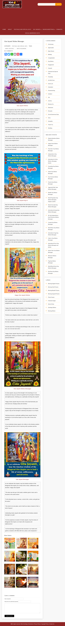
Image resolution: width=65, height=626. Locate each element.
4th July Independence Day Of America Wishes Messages (53, 217)
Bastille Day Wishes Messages (52, 193)
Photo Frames (51, 297)
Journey (50, 100)
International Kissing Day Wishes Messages (53, 211)
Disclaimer (30, 624)
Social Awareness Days (32, 33)
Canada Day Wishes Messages (52, 223)
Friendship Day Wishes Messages (53, 167)
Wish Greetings (24, 624)
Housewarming (51, 90)
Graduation (50, 87)
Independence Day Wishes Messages (52, 155)
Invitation (50, 93)
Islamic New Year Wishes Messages (54, 251)
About (10, 29)
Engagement (51, 64)
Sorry (49, 117)
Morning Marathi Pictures (53, 290)
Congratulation (51, 57)
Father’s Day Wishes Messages (53, 239)
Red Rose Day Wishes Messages (53, 272)
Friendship (50, 76)
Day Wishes (36, 29)
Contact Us (51, 624)
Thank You (50, 124)
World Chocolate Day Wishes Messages (53, 205)
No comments (8, 50)
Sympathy (50, 121)
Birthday (50, 54)
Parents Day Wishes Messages (52, 183)
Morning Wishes (51, 310)
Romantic (59, 29)
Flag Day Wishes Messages (52, 261)
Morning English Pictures (53, 283)
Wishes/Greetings (48, 29)
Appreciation (51, 47)
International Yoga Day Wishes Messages (53, 233)
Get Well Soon (51, 80)
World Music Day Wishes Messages (53, 228)
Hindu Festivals (9, 48)
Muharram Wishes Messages (52, 256)
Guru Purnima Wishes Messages (53, 177)
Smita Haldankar (21, 48)
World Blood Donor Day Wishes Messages (53, 267)
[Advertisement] (32, 18)
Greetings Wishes (52, 307)
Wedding (50, 128)
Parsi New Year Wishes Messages (53, 149)
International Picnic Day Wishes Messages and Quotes (53, 245)
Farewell (50, 68)
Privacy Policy (37, 624)
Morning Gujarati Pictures (53, 293)
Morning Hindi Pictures (53, 287)
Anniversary (50, 44)
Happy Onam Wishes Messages (53, 144)
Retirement (50, 107)
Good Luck (50, 83)
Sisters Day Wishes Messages (52, 172)
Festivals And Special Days (22, 29)
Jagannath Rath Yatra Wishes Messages (53, 188)
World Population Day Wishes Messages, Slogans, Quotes (53, 199)
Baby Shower (51, 51)
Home (4, 29)
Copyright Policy (44, 624)
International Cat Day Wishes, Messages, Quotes (53, 161)
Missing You (51, 104)
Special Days (51, 304)
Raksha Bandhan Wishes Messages (54, 139)
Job (49, 97)
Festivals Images (52, 300)
